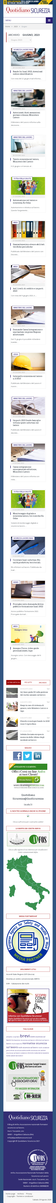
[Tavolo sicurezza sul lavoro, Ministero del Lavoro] (28, 145)
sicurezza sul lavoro (13, 1053)
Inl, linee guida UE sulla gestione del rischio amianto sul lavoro (34, 693)
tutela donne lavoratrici (41, 1053)
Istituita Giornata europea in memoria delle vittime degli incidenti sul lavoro (32, 737)
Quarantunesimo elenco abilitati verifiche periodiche (29, 245)
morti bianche (17, 1044)
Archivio (43, 682)
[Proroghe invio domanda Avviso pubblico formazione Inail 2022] (28, 590)
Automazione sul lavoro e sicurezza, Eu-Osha (25, 201)
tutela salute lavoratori (14, 1056)
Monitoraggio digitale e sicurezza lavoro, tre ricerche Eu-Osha (28, 516)
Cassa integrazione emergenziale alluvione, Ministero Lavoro (25, 469)
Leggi (15, 354)
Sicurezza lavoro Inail (23, 49)
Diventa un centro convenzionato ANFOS (23, 979)
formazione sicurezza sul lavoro (23, 1040)
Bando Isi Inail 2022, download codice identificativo (27, 72)
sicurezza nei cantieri (38, 1050)
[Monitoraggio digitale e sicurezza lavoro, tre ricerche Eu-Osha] (28, 499)
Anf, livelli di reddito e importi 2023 (28, 289)
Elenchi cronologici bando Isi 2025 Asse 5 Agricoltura (35, 722)
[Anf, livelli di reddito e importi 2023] (28, 274)
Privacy (29, 1193)
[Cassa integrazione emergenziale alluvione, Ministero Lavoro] (28, 452)
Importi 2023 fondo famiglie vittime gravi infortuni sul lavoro (27, 422)
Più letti (28, 682)
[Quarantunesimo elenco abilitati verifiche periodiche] (28, 230)
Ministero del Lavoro (22, 91)
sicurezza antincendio (23, 1050)
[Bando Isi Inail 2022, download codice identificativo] (28, 57)
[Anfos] (27, 1101)
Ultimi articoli (13, 682)
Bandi (15, 582)
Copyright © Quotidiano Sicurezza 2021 (23, 1141)
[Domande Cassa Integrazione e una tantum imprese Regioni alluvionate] (28, 315)
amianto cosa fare (13, 1037)
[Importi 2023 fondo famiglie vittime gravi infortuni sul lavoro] (28, 406)
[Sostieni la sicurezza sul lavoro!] (28, 1022)
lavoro (8, 1043)
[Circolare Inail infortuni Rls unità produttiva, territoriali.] (28, 546)
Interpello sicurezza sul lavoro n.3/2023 (27, 377)
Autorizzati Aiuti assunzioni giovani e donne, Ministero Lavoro (26, 115)
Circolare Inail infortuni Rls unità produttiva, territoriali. (27, 561)
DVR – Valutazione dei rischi (17, 983)
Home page (10, 1193)
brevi (25, 1036)
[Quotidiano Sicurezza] (28, 10)
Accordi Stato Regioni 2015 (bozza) (20, 974)
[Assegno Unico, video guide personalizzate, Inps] (28, 634)
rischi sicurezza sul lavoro (28, 1047)
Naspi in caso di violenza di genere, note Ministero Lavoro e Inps (34, 708)
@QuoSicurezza (34, 798)
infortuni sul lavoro (42, 1040)
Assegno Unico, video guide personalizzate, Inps (26, 649)
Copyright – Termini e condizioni (20, 1196)
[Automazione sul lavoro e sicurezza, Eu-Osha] (28, 186)
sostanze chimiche (27, 1053)
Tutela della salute (22, 178)
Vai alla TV (28, 804)
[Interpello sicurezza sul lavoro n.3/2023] (28, 362)
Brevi (15, 222)
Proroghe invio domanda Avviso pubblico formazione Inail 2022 (28, 605)
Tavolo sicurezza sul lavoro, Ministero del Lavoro (26, 160)
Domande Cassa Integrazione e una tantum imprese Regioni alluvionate (28, 332)
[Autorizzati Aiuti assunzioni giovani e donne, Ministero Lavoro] (28, 98)
